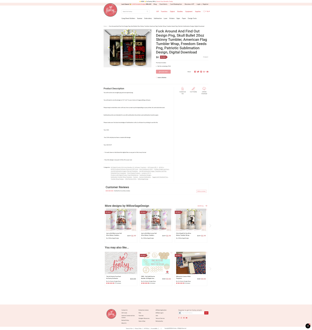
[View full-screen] (150, 31)
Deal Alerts (163, 4)
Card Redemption (176, 4)
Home (105, 26)
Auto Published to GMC (146, 169)
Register (205, 4)
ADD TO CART (131, 227)
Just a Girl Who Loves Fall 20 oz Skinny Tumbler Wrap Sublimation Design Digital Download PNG (114, 234)
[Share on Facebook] (195, 71)
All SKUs (161, 167)
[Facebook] (178, 317)
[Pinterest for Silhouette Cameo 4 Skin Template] (193, 270)
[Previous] (107, 48)
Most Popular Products (133, 173)
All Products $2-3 (152, 167)
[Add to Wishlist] (136, 209)
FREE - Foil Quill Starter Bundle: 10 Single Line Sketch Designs (148, 277)
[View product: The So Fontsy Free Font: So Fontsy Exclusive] (121, 263)
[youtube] (186, 317)
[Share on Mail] (207, 71)
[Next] (148, 48)
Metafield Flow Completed (118, 173)
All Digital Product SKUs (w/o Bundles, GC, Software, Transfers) (128, 167)
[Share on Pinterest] (201, 71)
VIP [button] (157, 11)
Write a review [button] (201, 191)
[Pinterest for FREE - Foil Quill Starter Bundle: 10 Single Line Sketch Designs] (158, 270)
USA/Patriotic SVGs (130, 179)
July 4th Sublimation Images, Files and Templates (124, 171)
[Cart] (207, 11)
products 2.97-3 (146, 173)
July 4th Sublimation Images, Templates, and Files (152, 171)
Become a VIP (189, 4)
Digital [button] (172, 11)
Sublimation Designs (145, 175)
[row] (156, 226)
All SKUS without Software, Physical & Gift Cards (124, 169)
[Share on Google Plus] (204, 71)
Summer (135, 177)
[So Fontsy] (110, 10)
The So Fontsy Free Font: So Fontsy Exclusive (113, 277)
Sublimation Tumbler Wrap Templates (121, 177)
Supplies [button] (198, 11)
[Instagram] (181, 317)
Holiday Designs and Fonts (161, 169)
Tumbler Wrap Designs (117, 179)
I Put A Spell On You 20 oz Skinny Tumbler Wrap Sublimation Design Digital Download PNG (184, 234)
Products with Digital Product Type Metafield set (124, 175)
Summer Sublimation (145, 177)
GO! (206, 313)
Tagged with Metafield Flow (160, 177)
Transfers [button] (164, 11)
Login (198, 4)
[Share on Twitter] (198, 71)
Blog (155, 4)
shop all (201, 206)
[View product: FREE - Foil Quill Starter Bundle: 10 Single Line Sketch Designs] (156, 263)
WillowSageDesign (143, 179)
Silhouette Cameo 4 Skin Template (183, 277)
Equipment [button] (188, 11)
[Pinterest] (184, 317)
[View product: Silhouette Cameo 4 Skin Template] (191, 263)
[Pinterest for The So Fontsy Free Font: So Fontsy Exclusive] (123, 270)
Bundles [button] (180, 11)
